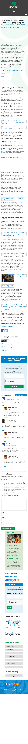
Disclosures (14, 690)
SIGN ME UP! (14, 386)
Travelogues (9, 666)
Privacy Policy (21, 689)
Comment (4, 498)
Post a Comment (21, 395)
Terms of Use (13, 689)
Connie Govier (9, 420)
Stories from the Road (18, 24)
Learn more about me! (12, 558)
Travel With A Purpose (12, 663)
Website (3, 522)
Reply (3, 405)
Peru (24, 24)
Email (3, 517)
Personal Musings (11, 649)
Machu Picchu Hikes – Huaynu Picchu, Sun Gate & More (10, 345)
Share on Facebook (2, 330)
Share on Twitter (6, 330)
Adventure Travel (10, 646)
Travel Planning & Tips (12, 660)
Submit (9, 607)
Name (3, 512)
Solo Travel (9, 653)
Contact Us (6, 689)
